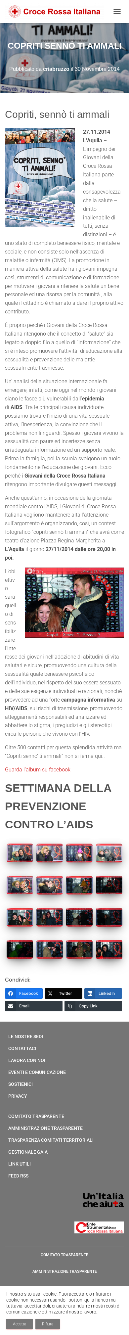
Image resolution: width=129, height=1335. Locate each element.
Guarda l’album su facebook (37, 769)
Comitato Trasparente (36, 1116)
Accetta (19, 1324)
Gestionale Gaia (28, 1152)
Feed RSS (18, 1175)
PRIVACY (17, 1096)
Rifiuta (47, 1324)
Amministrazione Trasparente (45, 1128)
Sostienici (20, 1084)
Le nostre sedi (25, 1036)
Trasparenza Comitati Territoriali (51, 1140)
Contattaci (22, 1048)
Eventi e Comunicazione (37, 1072)
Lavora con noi (26, 1060)
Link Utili (19, 1164)
